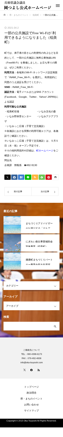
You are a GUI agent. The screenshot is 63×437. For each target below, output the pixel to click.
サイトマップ (31, 410)
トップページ (31, 386)
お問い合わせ (31, 404)
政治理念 (31, 392)
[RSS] (38, 370)
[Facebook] (31, 370)
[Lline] (28, 177)
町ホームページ (44, 150)
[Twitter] (24, 370)
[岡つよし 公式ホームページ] (28, 5)
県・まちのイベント (31, 398)
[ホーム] (5, 15)
